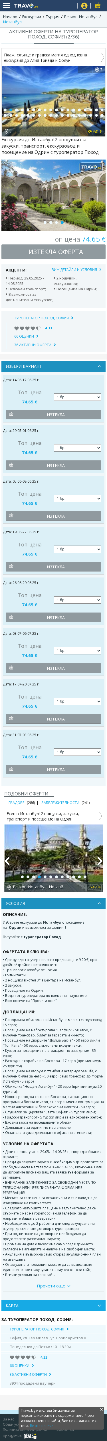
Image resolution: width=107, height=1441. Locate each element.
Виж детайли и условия (74, 269)
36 (102, 115)
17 (96, 110)
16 (90, 110)
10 (56, 110)
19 (5, 115)
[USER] (84, 6)
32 (79, 115)
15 (85, 110)
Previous (6, 863)
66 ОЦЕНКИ (24, 336)
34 (90, 115)
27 (50, 115)
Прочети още (51, 1285)
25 (39, 115)
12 (67, 110)
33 (85, 115)
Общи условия (15, 1424)
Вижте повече (41, 1425)
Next (100, 863)
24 (33, 115)
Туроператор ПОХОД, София (41, 318)
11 (62, 110)
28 (56, 115)
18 (102, 110)
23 (28, 115)
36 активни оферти (32, 344)
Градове (17, 802)
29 (62, 115)
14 (79, 110)
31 (73, 115)
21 (16, 115)
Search (70, 6)
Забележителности (60, 802)
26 (45, 115)
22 (22, 115)
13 (73, 110)
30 (67, 115)
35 (96, 115)
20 (10, 115)
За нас (8, 1419)
